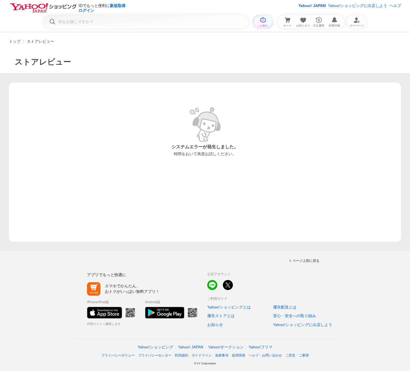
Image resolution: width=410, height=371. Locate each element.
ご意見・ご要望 (297, 355)
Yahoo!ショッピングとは (229, 307)
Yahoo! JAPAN (312, 5)
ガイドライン (202, 355)
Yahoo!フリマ (260, 347)
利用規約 (181, 355)
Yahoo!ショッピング (155, 347)
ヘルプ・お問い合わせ (265, 355)
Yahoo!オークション (226, 347)
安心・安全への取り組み (294, 315)
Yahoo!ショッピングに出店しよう (357, 5)
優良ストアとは (221, 315)
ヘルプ (395, 5)
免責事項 (221, 355)
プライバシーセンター (155, 355)
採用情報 (238, 355)
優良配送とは (284, 307)
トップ (15, 41)
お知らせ (215, 324)
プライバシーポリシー (118, 355)
